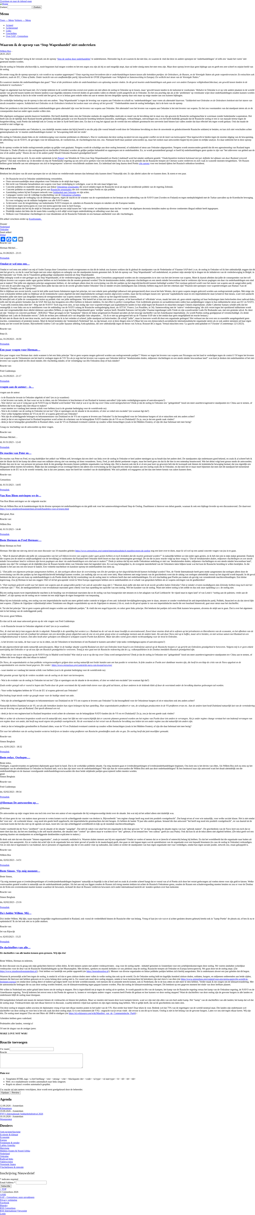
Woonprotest (6, 1119)
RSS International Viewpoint (13, 1211)
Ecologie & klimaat (9, 1134)
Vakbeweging (6, 1161)
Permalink (4, 258)
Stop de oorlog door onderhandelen (73, 59)
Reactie (3, 1052)
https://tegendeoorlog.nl (97, 971)
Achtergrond (12, 28)
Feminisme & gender (9, 1142)
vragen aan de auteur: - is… (17, 386)
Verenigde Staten (8, 1164)
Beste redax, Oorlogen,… (15, 757)
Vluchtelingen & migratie (12, 1167)
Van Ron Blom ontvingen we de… (20, 495)
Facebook (4, 1202)
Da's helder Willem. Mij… (15, 913)
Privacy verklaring (8, 1200)
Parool (60, 158)
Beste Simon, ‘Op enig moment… (20, 870)
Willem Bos (5, 51)
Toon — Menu (7, 20)
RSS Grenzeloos (7, 1208)
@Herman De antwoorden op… (19, 802)
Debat (3, 235)
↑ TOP (3, 1189)
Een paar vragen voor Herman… (20, 349)
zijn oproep (144, 163)
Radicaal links (6, 1159)
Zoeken (3, 7)
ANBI (3, 1194)
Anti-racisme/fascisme (10, 1132)
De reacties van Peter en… (15, 453)
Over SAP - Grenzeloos (17, 36)
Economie (4, 1137)
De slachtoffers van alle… (15, 947)
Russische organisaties (61, 189)
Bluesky (4, 1205)
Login (3, 1213)
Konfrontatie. (35, 219)
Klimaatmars (6, 1108)
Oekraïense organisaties (68, 187)
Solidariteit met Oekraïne (64, 192)
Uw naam (4, 1049)
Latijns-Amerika (7, 1145)
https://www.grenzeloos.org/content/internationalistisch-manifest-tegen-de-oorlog (112, 550)
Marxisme (4, 1148)
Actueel (9, 25)
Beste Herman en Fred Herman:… (20, 540)
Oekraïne (4, 229)
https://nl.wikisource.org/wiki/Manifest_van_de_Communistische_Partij (102, 1013)
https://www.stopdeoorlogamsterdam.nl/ (18, 971)
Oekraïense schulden (71, 195)
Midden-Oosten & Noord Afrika (15, 1151)
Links (8, 30)
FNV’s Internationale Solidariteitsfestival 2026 (21, 1114)
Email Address (7, 1182)
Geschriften (11, 33)
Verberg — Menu (22, 20)
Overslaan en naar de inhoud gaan (16, 1)
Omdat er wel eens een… (15, 263)
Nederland (5, 227)
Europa (3, 1140)
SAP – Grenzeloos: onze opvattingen (17, 1197)
